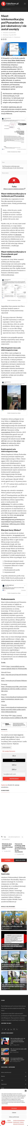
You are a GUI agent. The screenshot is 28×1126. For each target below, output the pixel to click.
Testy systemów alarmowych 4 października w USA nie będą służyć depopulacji (12, 946)
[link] (16, 60)
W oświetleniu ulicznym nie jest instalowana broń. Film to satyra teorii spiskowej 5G (12, 966)
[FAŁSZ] (14, 940)
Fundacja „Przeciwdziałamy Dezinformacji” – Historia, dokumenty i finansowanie (18, 1122)
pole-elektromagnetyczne (14, 836)
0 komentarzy (17, 37)
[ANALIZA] (14, 920)
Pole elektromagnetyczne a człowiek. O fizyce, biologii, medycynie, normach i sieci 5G (13, 641)
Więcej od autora (20, 860)
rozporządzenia (5, 432)
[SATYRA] (14, 960)
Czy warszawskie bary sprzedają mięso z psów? (17, 1058)
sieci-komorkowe (6, 839)
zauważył (18, 535)
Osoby (13, 1088)
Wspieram (14, 779)
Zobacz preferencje (14, 1117)
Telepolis (14, 550)
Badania (13, 1076)
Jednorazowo (6, 747)
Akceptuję (14, 1108)
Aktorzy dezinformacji (13, 1072)
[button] (25, 1091)
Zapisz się (4, 785)
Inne (13, 1080)
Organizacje (13, 1084)
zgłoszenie (18, 234)
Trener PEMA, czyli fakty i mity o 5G (12, 926)
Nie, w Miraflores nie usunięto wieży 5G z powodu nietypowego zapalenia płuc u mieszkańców (13, 986)
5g (22, 836)
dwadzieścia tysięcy (7, 613)
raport (3, 461)
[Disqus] (14, 814)
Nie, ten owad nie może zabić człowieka (18, 1049)
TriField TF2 (14, 421)
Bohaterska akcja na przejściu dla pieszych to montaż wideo (7, 846)
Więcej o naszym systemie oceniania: (14, 189)
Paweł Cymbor (8, 37)
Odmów (14, 1112)
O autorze (7, 860)
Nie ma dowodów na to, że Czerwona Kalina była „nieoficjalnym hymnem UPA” (17, 1041)
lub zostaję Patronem (8, 751)
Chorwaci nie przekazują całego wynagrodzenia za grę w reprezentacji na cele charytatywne (20, 848)
